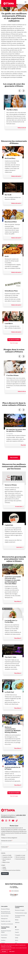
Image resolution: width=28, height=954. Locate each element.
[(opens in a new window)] (13, 152)
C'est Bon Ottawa (12, 375)
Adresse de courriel (6, 840)
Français (4, 868)
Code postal (4, 847)
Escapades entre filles (7, 857)
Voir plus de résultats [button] (14, 339)
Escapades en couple (20, 855)
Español (17, 932)
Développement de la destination (20, 916)
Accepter (4, 951)
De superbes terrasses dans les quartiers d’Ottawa (16, 430)
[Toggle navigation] (25, 2)
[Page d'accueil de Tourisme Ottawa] (8, 3)
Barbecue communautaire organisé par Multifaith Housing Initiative (13, 729)
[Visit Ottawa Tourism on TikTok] (16, 820)
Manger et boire (6, 862)
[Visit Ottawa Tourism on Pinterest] (9, 820)
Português (17, 935)
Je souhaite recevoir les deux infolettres (11, 870)
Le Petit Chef (9, 692)
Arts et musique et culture (7, 859)
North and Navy (10, 158)
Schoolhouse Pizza (11, 291)
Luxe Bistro (9, 323)
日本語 (16, 937)
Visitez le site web (22, 127)
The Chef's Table (10, 657)
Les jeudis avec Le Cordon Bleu (11, 621)
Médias (16, 919)
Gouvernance (4, 935)
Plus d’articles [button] (14, 457)
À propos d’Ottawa (5, 909)
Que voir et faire (4, 916)
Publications (4, 937)
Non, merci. (12, 951)
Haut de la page (14, 343)
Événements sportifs (20, 859)
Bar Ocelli (8, 195)
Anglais (4, 867)
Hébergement (4, 918)
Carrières (3, 940)
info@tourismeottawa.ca (8, 817)
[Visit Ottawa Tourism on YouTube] (13, 820)
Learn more (19, 547)
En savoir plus (18, 506)
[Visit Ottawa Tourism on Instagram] (6, 820)
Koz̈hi (7, 256)
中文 (16, 943)
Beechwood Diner (11, 222)
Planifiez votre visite (5, 921)
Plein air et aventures (20, 857)
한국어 (16, 940)
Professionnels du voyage (21, 913)
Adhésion (17, 922)
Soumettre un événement (7, 924)
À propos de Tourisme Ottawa (6, 931)
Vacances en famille (7, 855)
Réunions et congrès (19, 910)
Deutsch (17, 929)
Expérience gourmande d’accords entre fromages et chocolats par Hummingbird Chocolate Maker (13, 580)
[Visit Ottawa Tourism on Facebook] (2, 820)
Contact (3, 943)
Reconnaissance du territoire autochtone (6, 912)
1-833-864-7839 (21, 815)
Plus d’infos (24, 445)
